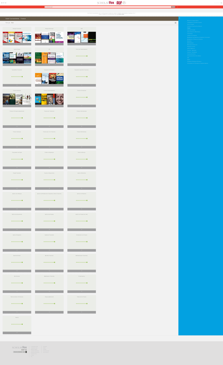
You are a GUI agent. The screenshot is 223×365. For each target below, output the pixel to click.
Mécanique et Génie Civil (192, 44)
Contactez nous (34, 353)
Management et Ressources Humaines (195, 39)
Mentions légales (34, 349)
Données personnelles (35, 352)
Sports (188, 59)
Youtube (44, 349)
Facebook (45, 346)
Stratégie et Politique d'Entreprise (194, 61)
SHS (188, 57)
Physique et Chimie (191, 46)
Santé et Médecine (191, 48)
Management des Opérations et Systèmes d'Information (198, 37)
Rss (31, 356)
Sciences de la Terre (191, 54)
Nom (12, 22)
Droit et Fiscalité (190, 24)
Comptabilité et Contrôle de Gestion (194, 22)
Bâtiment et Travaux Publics (193, 20)
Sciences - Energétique (192, 52)
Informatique (190, 33)
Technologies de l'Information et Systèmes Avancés (197, 63)
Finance (188, 28)
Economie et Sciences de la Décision (194, 26)
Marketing (189, 41)
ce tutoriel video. (120, 14)
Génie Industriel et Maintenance (193, 31)
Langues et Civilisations (192, 35)
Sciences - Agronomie (191, 50)
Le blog (32, 355)
